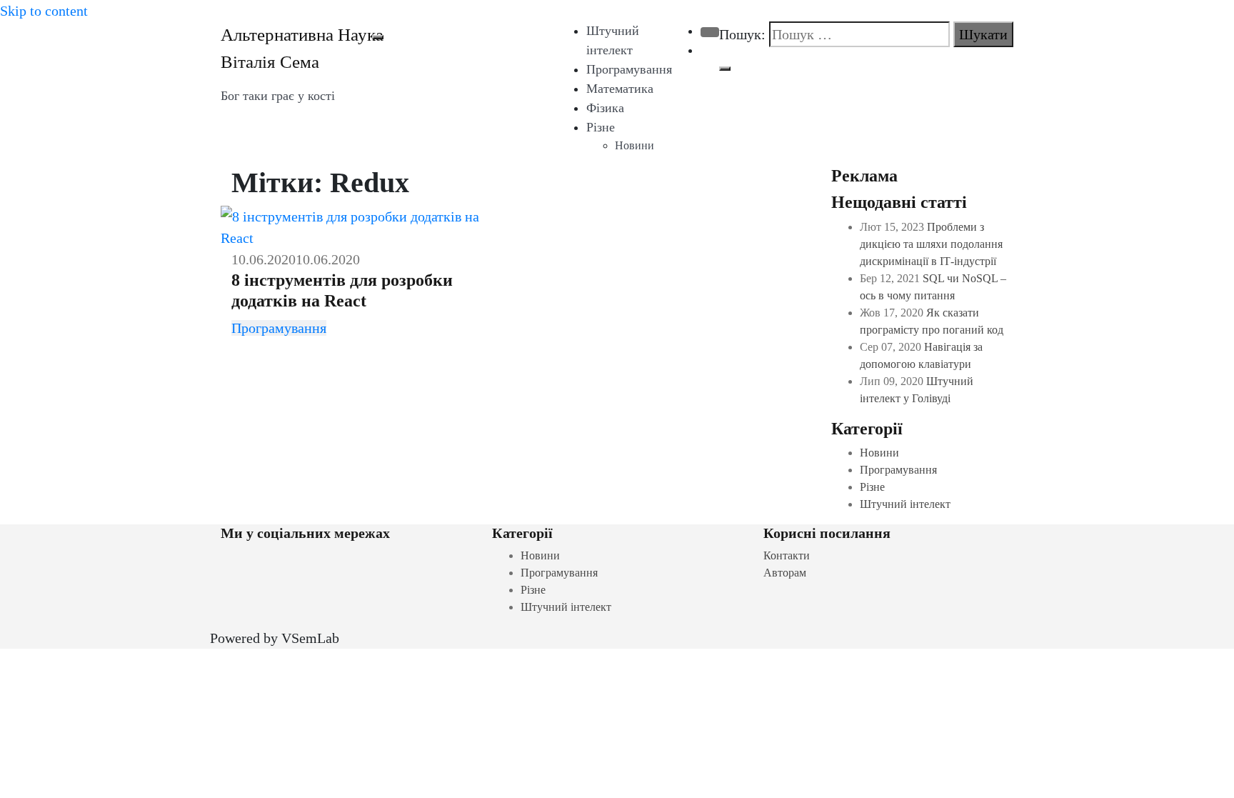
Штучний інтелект (905, 504)
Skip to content (44, 11)
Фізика (605, 108)
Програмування (629, 69)
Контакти (786, 555)
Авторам (784, 573)
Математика (619, 88)
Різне (600, 127)
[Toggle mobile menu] (377, 37)
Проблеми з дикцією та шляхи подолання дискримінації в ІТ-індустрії (931, 244)
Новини (634, 145)
